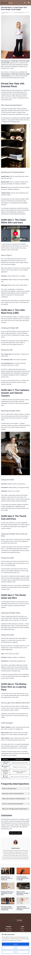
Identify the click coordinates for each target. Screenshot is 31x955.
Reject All (15, 952)
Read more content (15, 833)
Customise (15, 948)
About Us (22, 928)
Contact (22, 930)
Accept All (15, 944)
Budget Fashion (8, 928)
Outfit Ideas (8, 930)
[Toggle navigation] (25, 2)
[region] (15, 943)
